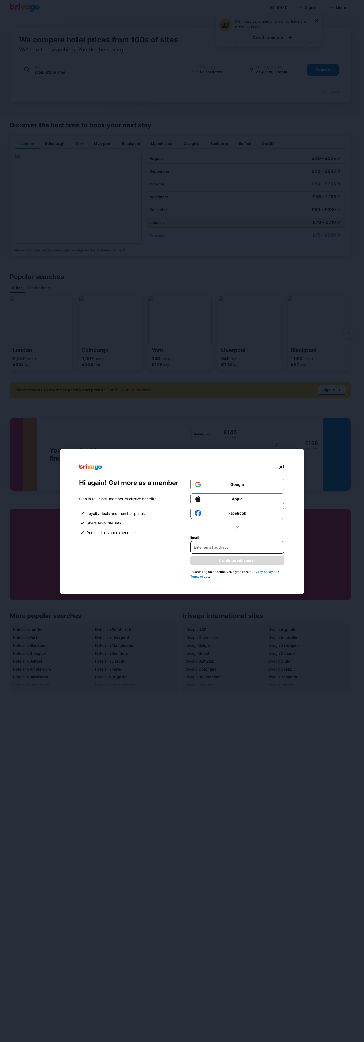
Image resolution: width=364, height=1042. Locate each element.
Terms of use (199, 577)
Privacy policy (262, 572)
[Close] (281, 467)
